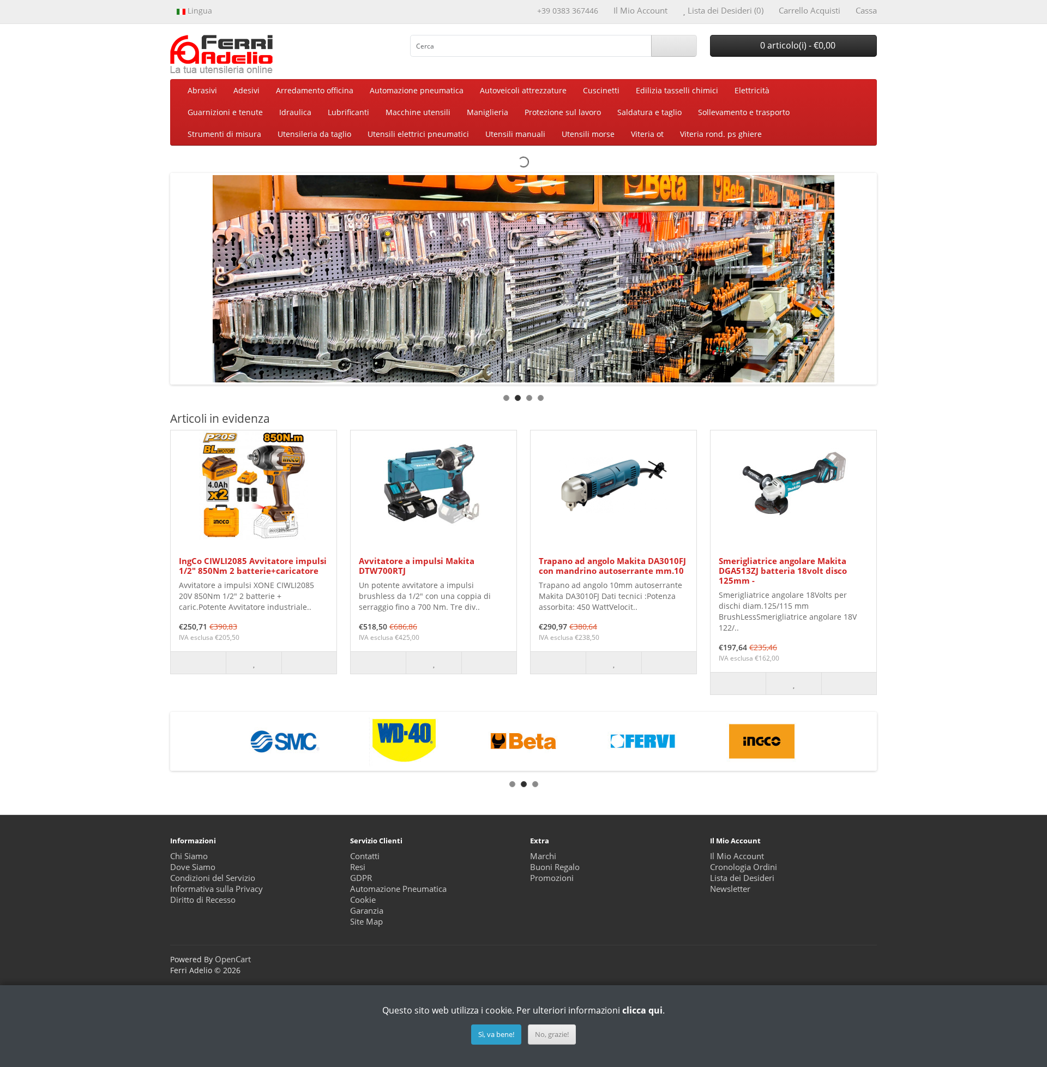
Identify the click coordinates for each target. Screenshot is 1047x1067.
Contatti (365, 856)
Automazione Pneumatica (398, 889)
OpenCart (233, 959)
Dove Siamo (192, 867)
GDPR (361, 878)
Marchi (543, 856)
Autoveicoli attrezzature (523, 90)
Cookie (363, 900)
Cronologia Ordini (743, 867)
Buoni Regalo (555, 867)
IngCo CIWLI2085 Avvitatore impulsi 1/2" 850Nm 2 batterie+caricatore (253, 565)
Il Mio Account (737, 856)
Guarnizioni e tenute (225, 112)
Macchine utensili (418, 112)
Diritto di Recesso (203, 900)
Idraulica (295, 112)
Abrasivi (202, 90)
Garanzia (366, 910)
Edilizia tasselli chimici (677, 90)
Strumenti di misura (224, 134)
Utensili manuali (515, 134)
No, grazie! (552, 1034)
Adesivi (246, 90)
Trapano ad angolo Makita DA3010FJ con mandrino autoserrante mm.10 (612, 565)
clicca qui (642, 1010)
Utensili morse (588, 134)
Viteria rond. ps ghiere (721, 134)
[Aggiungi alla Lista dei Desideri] (253, 663)
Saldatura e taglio (649, 112)
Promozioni (552, 878)
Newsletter (730, 889)
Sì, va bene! (496, 1034)
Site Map (366, 921)
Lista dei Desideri (742, 878)
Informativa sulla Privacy (216, 889)
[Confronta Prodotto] (308, 663)
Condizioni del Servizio (212, 878)
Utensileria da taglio (314, 134)
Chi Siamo (189, 856)
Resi (357, 867)
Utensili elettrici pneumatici (418, 134)
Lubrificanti (348, 112)
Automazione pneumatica (417, 90)
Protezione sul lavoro (563, 112)
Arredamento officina (314, 90)
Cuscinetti (601, 90)
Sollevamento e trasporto (744, 112)
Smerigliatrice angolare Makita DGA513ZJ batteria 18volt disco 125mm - (783, 570)
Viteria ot (647, 134)
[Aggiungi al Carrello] (198, 663)
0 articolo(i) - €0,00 (796, 45)
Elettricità (752, 90)
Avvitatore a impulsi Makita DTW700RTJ (416, 565)
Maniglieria (487, 112)
